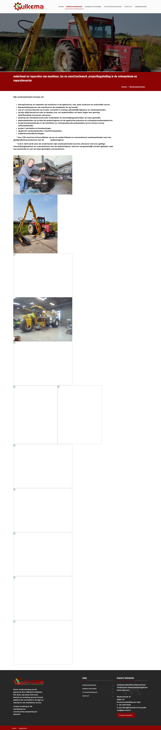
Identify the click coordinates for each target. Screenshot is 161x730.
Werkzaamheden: (74, 7)
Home (61, 7)
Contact (128, 7)
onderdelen (141, 7)
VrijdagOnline (23, 728)
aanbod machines (93, 7)
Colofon (14, 728)
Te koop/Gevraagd (113, 7)
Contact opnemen (125, 715)
